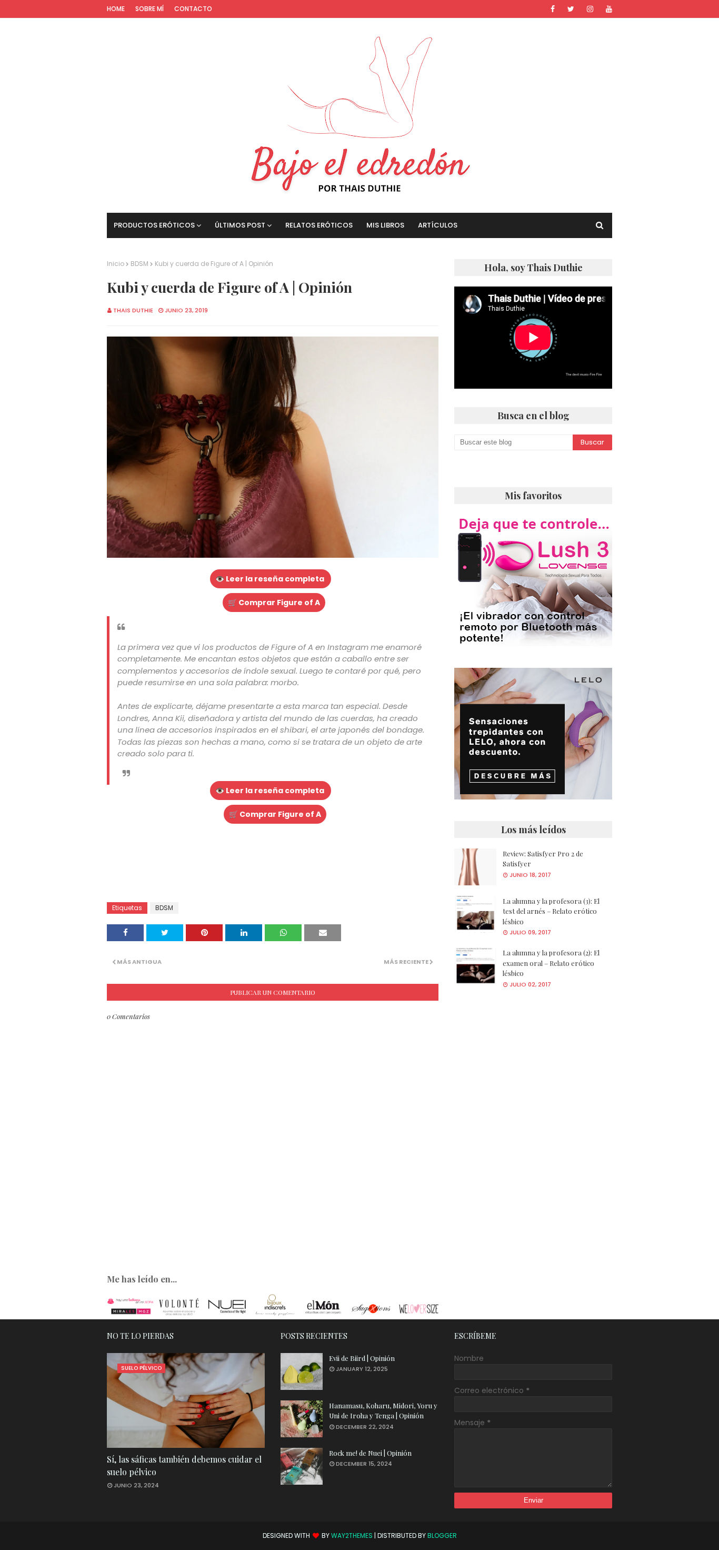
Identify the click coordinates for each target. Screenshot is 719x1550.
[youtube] (607, 9)
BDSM (139, 263)
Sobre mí (149, 8)
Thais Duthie (133, 310)
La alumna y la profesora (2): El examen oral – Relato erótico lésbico (551, 963)
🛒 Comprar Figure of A (274, 602)
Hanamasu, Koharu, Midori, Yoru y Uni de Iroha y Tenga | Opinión (383, 1410)
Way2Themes (352, 1535)
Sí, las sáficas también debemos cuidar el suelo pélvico (184, 1465)
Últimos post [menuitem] (240, 225)
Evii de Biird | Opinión (362, 1358)
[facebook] (552, 9)
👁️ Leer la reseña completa (270, 579)
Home (116, 8)
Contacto (193, 8)
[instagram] (590, 9)
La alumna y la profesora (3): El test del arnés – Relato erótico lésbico (551, 911)
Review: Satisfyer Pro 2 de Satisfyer (543, 858)
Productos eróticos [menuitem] (154, 225)
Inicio (115, 263)
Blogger (442, 1535)
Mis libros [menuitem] (385, 225)
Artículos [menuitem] (437, 225)
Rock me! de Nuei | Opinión (370, 1452)
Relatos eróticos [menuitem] (319, 225)
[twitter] (571, 9)
